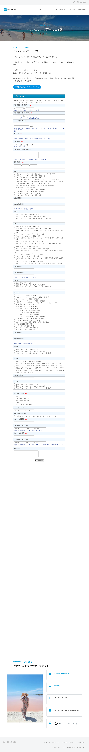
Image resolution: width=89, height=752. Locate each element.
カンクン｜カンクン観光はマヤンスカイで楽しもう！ (71, 747)
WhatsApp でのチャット (67, 723)
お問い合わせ (82, 9)
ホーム (41, 9)
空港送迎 (62, 9)
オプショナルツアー (51, 9)
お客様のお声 (71, 9)
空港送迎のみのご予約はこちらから (27, 87)
